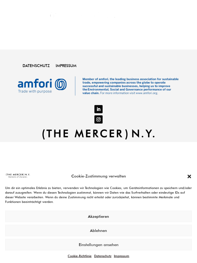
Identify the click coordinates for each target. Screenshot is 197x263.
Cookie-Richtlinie (80, 256)
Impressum (121, 256)
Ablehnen (98, 230)
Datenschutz (102, 256)
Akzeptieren (98, 216)
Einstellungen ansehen (99, 244)
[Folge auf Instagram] (98, 119)
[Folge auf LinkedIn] (98, 109)
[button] (189, 176)
